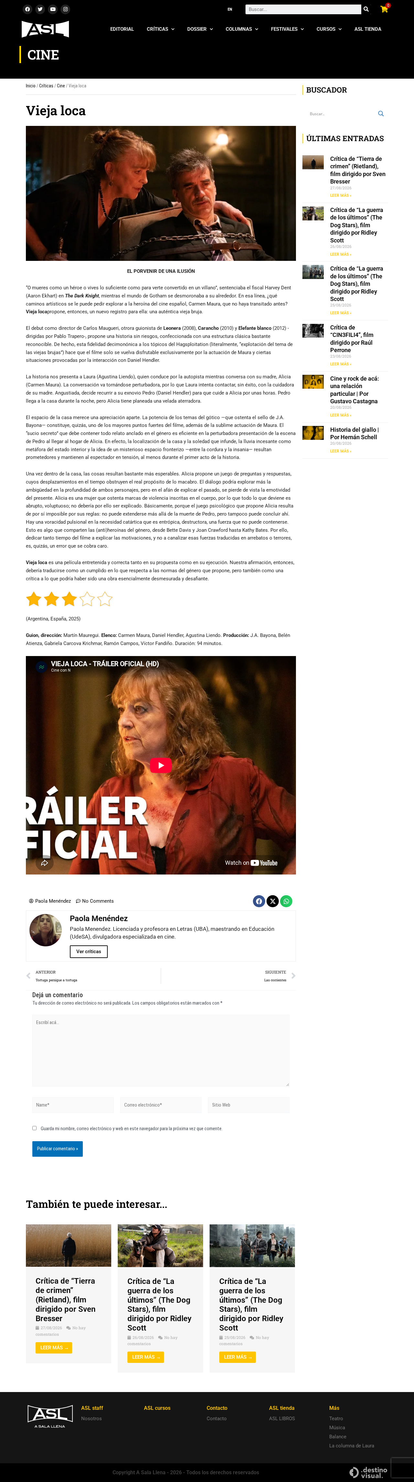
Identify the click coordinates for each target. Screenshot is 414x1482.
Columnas (239, 29)
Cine (61, 85)
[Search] (366, 9)
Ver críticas (88, 951)
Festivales (284, 29)
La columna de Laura (351, 1446)
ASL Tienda (367, 29)
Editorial (122, 29)
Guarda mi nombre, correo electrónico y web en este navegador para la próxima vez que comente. (132, 1128)
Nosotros (91, 1418)
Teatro (336, 1418)
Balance (337, 1437)
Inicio (31, 85)
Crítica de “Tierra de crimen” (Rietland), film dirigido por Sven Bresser (65, 1299)
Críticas (157, 29)
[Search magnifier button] (381, 113)
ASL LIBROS (282, 1418)
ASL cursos (157, 1408)
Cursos (326, 29)
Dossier (197, 29)
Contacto (217, 1418)
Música (337, 1428)
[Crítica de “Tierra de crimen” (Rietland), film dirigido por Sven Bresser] (68, 1245)
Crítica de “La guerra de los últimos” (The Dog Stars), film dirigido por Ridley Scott (159, 1304)
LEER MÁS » (341, 195)
